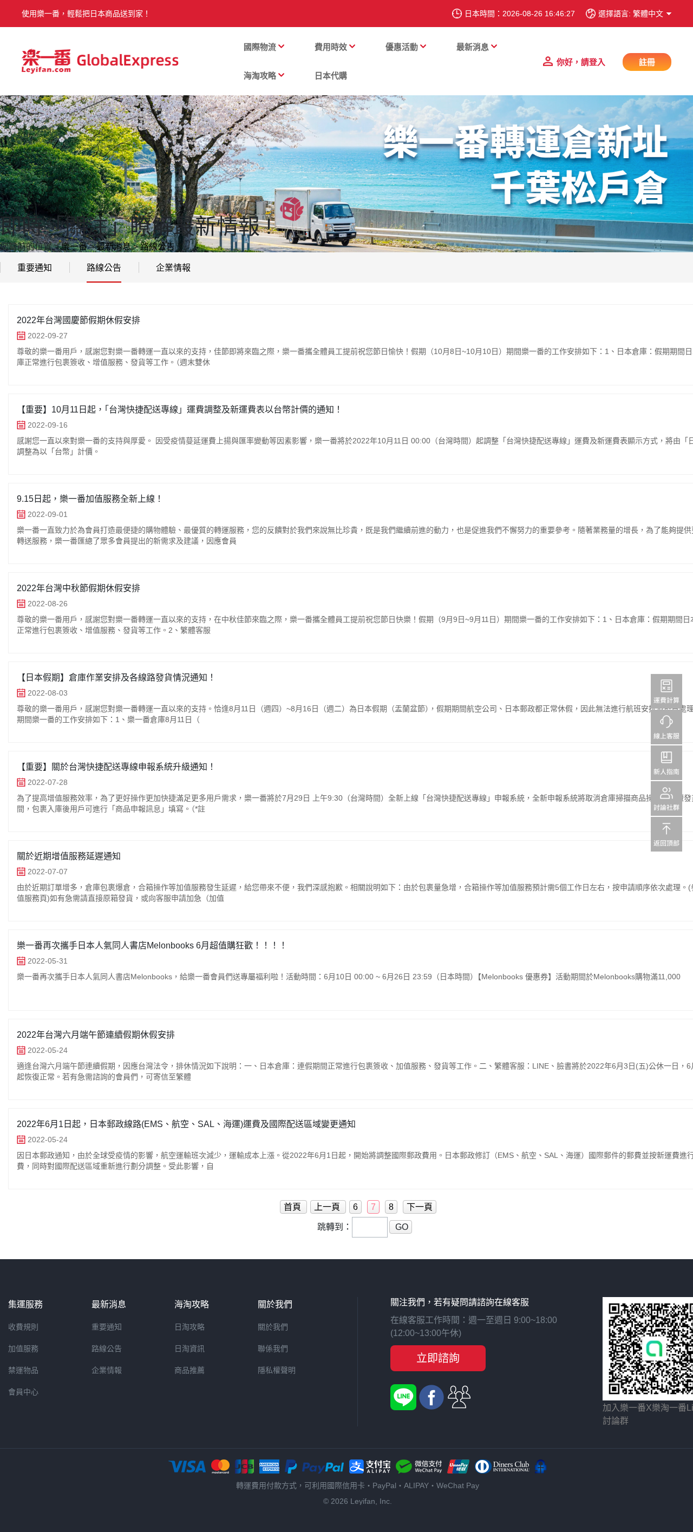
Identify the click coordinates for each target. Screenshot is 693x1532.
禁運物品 (23, 1370)
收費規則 (23, 1327)
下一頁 (420, 1207)
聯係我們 (273, 1348)
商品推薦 (189, 1370)
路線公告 (157, 246)
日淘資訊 (189, 1348)
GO (400, 1227)
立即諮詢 (438, 1358)
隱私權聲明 (277, 1370)
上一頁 (328, 1207)
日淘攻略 (189, 1327)
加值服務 (23, 1348)
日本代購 (331, 75)
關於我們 (273, 1327)
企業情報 (173, 267)
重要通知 (34, 267)
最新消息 (113, 246)
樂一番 (74, 246)
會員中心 (23, 1391)
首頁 (293, 1207)
